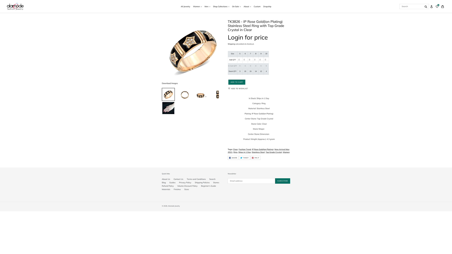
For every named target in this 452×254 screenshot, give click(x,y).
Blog (164, 182)
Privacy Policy (185, 182)
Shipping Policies (202, 182)
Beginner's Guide (208, 186)
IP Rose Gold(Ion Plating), (263, 149)
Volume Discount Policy (187, 186)
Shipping (231, 44)
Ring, (235, 152)
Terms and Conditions (196, 179)
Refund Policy (168, 186)
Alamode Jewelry (174, 206)
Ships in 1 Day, (244, 152)
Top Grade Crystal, (274, 152)
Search (212, 179)
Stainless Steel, (258, 152)
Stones (216, 182)
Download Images (170, 83)
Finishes (177, 189)
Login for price (248, 37)
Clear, (235, 149)
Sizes (186, 189)
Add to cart (237, 82)
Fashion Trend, (245, 149)
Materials (166, 189)
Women (286, 152)
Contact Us (178, 179)
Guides (172, 182)
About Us (166, 179)
